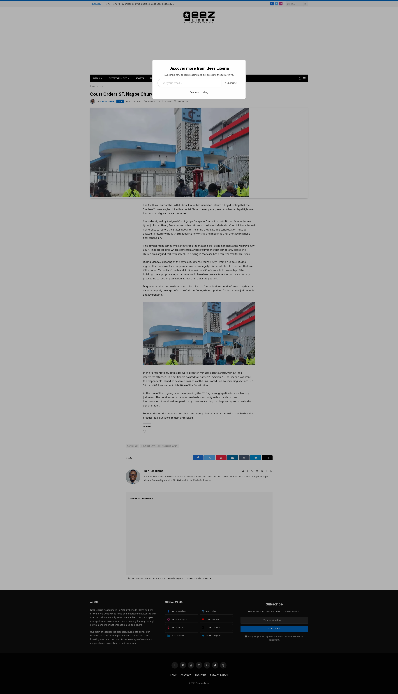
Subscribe (231, 83)
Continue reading (199, 92)
